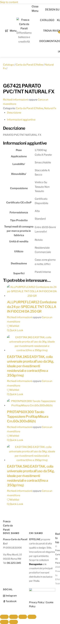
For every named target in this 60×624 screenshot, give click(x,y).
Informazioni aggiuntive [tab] (21, 119)
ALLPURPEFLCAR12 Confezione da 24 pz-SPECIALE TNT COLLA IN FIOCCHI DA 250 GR (31, 306)
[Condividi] (22, 617)
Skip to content (9, 2)
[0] (7, 30)
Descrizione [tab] (14, 112)
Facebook (10, 601)
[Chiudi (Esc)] (32, 617)
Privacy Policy (36, 602)
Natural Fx (50, 108)
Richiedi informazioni (15, 99)
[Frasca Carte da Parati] (24, 28)
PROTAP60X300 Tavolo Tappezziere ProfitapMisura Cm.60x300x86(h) (27, 416)
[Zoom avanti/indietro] (4, 617)
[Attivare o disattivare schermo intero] (13, 617)
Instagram (11, 595)
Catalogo (47, 20)
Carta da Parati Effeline (29, 64)
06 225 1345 (14, 562)
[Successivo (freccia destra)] (13, 622)
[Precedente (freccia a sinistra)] (4, 622)
